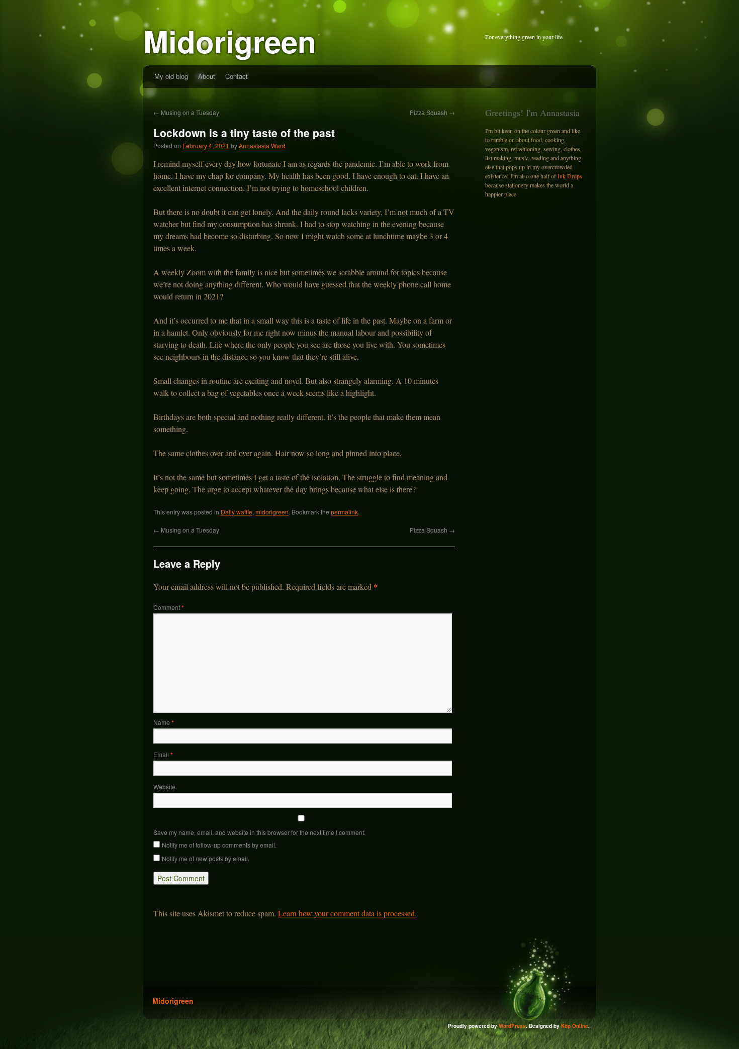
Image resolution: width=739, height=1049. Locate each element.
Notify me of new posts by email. (205, 858)
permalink (344, 511)
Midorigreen (229, 40)
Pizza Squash (432, 112)
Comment (168, 607)
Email (163, 754)
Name (163, 722)
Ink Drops (570, 176)
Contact (236, 76)
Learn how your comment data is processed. (347, 913)
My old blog (171, 76)
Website (164, 786)
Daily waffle (236, 511)
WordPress (512, 1025)
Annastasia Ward (262, 145)
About (206, 76)
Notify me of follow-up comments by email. (219, 845)
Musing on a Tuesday (186, 112)
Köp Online (574, 1025)
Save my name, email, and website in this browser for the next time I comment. (259, 832)
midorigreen (272, 511)
